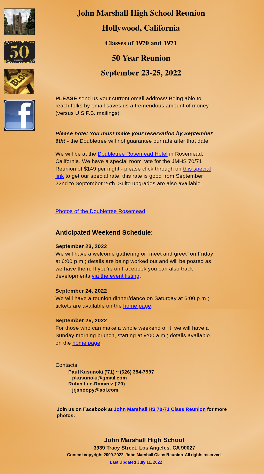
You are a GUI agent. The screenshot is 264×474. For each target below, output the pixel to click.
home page (137, 306)
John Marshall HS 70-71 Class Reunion (160, 409)
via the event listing (115, 276)
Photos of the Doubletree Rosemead (100, 211)
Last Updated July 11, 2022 (136, 462)
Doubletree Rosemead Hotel (133, 154)
